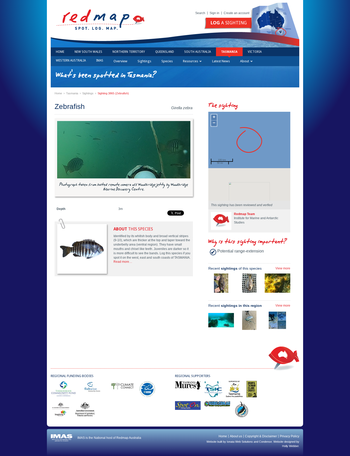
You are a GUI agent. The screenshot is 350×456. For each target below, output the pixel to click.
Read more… (123, 262)
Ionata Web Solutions (240, 441)
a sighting (228, 22)
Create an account (236, 13)
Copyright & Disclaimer (261, 436)
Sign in (214, 13)
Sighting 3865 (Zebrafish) (113, 93)
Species (167, 61)
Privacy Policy (289, 436)
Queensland (164, 52)
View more (282, 268)
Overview (120, 61)
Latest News (221, 61)
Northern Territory (128, 52)
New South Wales (88, 52)
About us (236, 436)
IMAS (99, 60)
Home (60, 52)
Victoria (255, 52)
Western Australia (71, 60)
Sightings (144, 61)
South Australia (197, 52)
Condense (265, 441)
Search (200, 13)
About (244, 61)
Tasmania (229, 52)
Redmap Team (244, 214)
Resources (190, 61)
